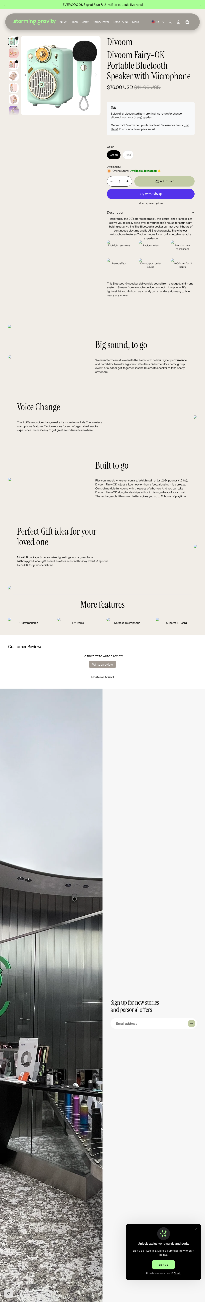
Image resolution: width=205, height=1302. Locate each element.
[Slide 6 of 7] (14, 99)
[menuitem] (135, 22)
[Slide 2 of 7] (14, 53)
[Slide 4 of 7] (14, 76)
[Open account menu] (178, 22)
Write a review (102, 664)
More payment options (151, 203)
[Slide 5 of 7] (14, 88)
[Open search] (170, 22)
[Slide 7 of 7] (14, 111)
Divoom (120, 42)
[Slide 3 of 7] (14, 65)
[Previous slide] (4, 4)
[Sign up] (191, 1023)
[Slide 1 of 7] (14, 41)
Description (115, 212)
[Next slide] (200, 4)
